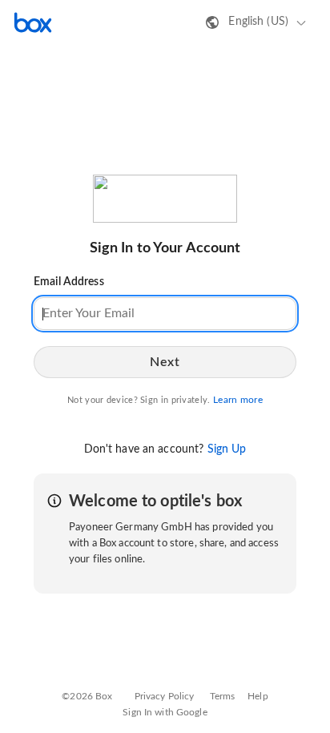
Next (164, 362)
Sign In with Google (165, 712)
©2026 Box (87, 696)
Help (258, 696)
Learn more (238, 400)
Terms (222, 696)
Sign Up (227, 449)
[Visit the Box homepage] (33, 22)
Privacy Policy (165, 696)
